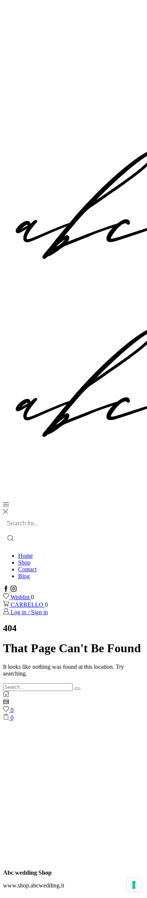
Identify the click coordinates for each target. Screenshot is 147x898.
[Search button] (10, 538)
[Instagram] (14, 589)
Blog (24, 576)
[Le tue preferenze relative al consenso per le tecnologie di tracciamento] (134, 885)
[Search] (77, 689)
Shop (24, 562)
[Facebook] (7, 589)
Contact (27, 569)
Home (25, 555)
